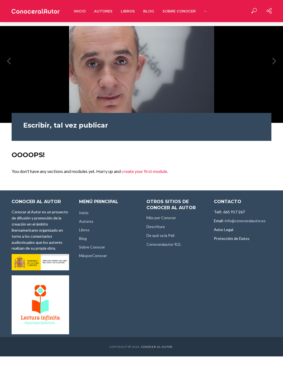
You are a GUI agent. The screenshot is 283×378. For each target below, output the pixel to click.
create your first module (144, 171)
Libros (128, 11)
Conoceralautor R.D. (163, 244)
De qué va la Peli (160, 235)
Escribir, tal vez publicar (65, 125)
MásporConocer (93, 255)
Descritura (155, 226)
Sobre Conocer (179, 11)
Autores (103, 11)
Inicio (80, 11)
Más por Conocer (161, 217)
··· (205, 11)
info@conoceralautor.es (245, 220)
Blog (148, 11)
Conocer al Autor (156, 346)
